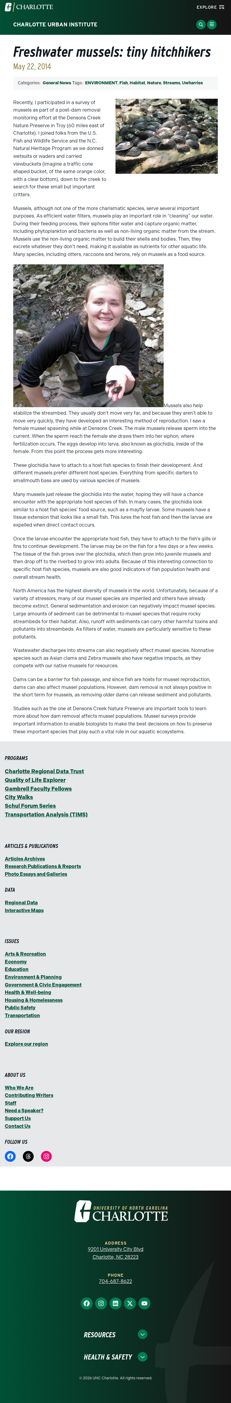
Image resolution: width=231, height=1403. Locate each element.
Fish (123, 83)
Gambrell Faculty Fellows (38, 789)
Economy (16, 962)
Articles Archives (25, 859)
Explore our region (26, 1044)
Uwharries (192, 83)
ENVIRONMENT (101, 83)
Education (17, 969)
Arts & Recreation (25, 954)
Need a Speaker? (24, 1110)
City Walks (19, 797)
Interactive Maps (24, 910)
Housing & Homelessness (34, 1000)
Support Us (18, 1118)
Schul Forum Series (30, 806)
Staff (10, 1103)
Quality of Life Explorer (35, 780)
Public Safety (20, 1008)
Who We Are (19, 1088)
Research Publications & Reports (43, 866)
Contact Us (17, 1126)
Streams (171, 83)
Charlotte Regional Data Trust (44, 771)
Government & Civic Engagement (43, 985)
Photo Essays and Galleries (36, 874)
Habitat (137, 83)
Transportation (22, 1015)
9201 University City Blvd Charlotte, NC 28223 (115, 1253)
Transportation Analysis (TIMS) (46, 814)
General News (57, 83)
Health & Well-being (28, 992)
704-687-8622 (115, 1281)
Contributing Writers (29, 1095)
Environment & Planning (33, 977)
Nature (154, 83)
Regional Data (21, 903)
